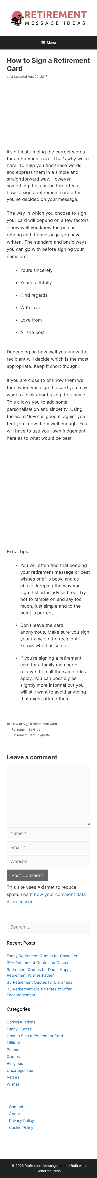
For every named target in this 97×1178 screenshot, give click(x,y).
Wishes (13, 1084)
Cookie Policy (21, 1127)
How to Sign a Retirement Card (34, 724)
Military (13, 1043)
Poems (13, 1049)
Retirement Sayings (26, 729)
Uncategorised (20, 1070)
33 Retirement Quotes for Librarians (39, 982)
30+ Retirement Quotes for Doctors (39, 962)
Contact (16, 1107)
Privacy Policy (21, 1120)
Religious (15, 1063)
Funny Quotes (19, 1029)
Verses (13, 1077)
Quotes (13, 1056)
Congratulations (21, 1022)
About (14, 1114)
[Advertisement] (48, 116)
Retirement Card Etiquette (31, 735)
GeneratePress (49, 1171)
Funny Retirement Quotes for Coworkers (43, 956)
